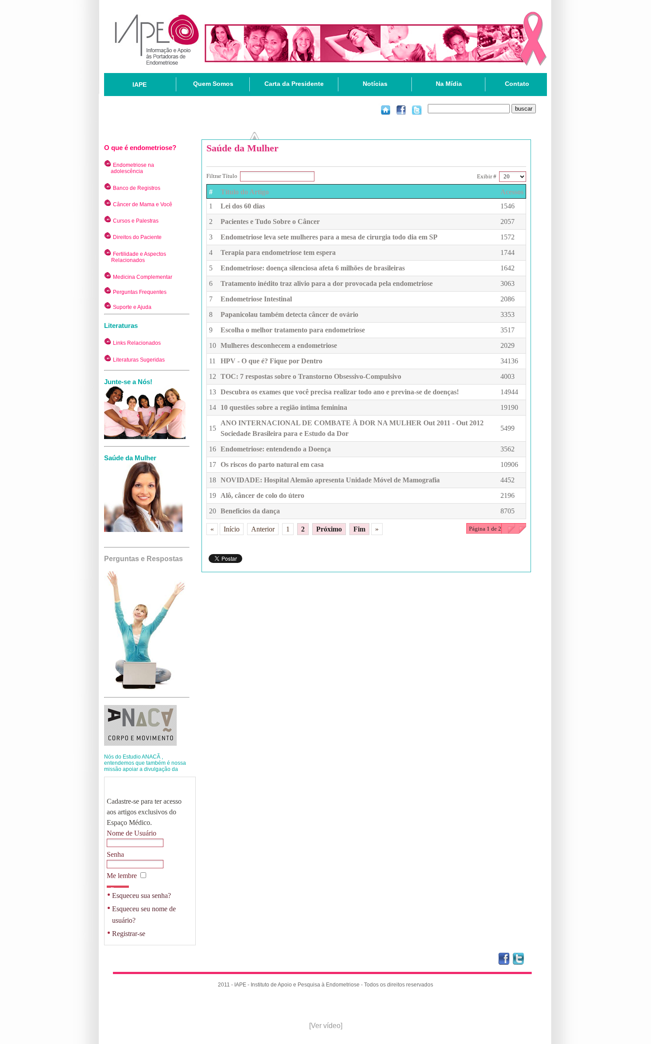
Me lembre (123, 875)
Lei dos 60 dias (243, 206)
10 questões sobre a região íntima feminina (284, 407)
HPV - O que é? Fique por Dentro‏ (271, 361)
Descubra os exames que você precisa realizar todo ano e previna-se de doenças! (340, 392)
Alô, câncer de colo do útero (262, 495)
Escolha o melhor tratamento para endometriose (293, 330)
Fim (359, 529)
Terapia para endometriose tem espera (278, 252)
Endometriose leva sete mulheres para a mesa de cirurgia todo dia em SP (329, 237)
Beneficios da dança (250, 511)
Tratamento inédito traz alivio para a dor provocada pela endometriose (327, 283)
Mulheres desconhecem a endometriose (279, 345)
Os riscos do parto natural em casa (272, 464)
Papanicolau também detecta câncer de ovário (289, 314)
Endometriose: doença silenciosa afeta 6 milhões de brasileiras (313, 268)
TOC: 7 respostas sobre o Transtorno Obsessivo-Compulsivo (311, 376)
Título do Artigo (245, 192)
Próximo (329, 529)
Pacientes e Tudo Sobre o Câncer (270, 221)
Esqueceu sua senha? (141, 895)
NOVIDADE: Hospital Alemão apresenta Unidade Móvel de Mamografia (330, 480)
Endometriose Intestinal (256, 299)
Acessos (511, 192)
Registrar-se (128, 933)
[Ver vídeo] (325, 1025)
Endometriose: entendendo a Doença (276, 449)
